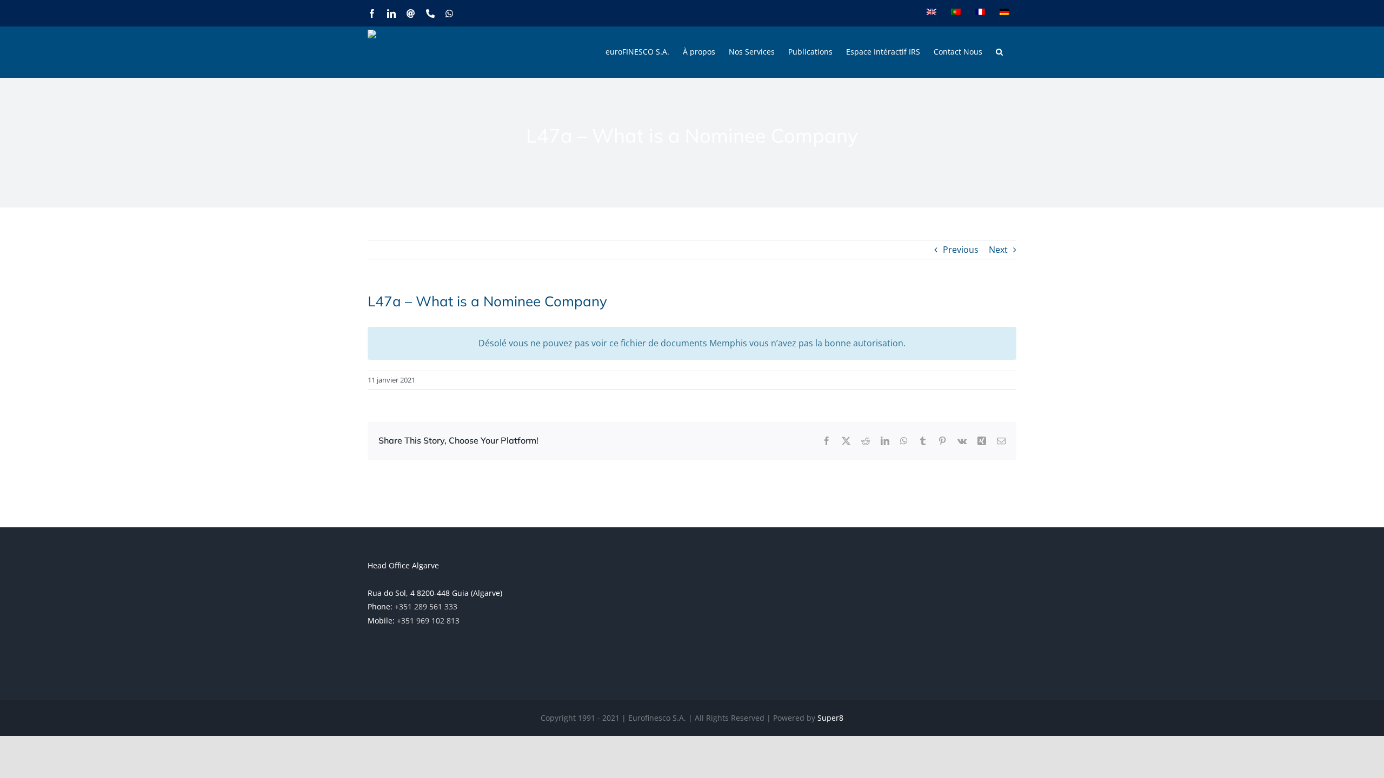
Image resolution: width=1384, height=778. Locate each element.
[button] (999, 51)
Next (998, 250)
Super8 (830, 718)
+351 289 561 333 (426, 606)
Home (570, 160)
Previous (961, 250)
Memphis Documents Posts (638, 160)
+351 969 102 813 (428, 620)
